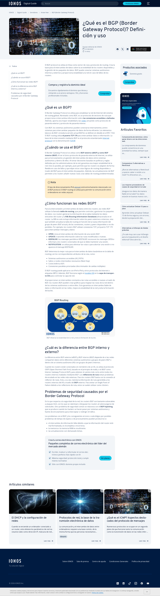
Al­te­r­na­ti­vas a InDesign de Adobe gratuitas (135, 229)
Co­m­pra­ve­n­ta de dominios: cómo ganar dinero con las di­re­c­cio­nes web (135, 139)
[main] (80, 268)
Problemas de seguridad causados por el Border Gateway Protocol (24, 96)
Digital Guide (22, 12)
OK (147, 592)
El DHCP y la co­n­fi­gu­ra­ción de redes (29, 519)
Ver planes (105, 458)
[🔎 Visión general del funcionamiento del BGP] (80, 317)
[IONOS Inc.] (26, 561)
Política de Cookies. (98, 593)
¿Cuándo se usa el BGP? (20, 77)
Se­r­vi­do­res (34, 12)
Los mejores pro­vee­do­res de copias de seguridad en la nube (134, 186)
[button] (135, 108)
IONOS (11, 12)
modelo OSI (89, 273)
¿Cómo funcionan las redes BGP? (24, 82)
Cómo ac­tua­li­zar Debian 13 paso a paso (135, 208)
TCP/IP (72, 141)
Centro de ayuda (99, 561)
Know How (45, 12)
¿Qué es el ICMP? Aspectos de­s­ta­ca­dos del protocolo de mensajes (127, 519)
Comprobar (105, 93)
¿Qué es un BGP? (18, 73)
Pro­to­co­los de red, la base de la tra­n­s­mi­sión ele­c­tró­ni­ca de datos (79, 519)
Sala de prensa (83, 561)
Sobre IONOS (67, 561)
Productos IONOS (132, 4)
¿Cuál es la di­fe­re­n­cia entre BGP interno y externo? (24, 87)
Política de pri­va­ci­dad (140, 561)
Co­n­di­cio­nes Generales (118, 561)
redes (83, 121)
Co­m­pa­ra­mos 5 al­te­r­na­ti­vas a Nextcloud (133, 164)
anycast (77, 187)
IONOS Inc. (19, 583)
